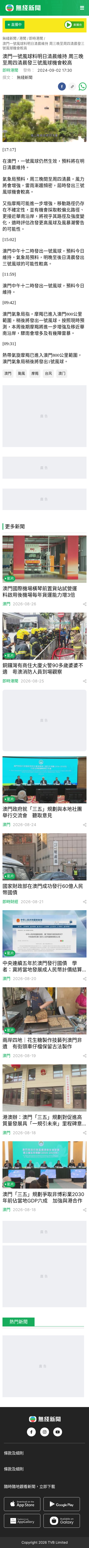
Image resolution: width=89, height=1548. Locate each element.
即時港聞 (36, 38)
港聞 (22, 38)
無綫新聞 (9, 38)
